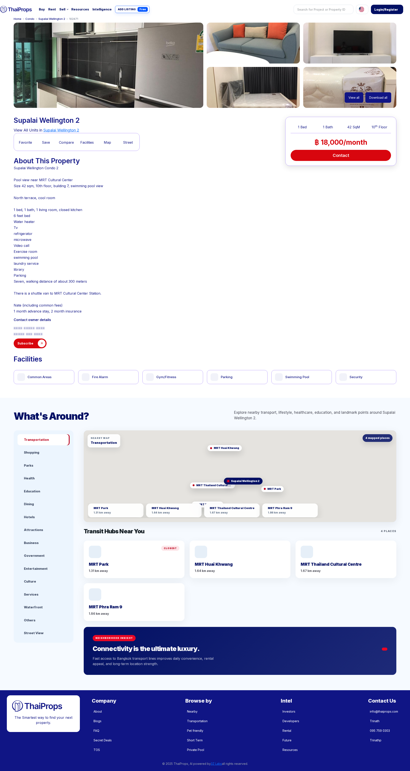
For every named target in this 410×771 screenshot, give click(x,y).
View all (353, 97)
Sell (62, 9)
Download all (378, 97)
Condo (29, 18)
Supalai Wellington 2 (51, 18)
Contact (341, 155)
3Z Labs (216, 763)
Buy (42, 9)
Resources (80, 9)
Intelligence (102, 9)
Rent (52, 9)
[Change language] (362, 9)
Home (17, 18)
